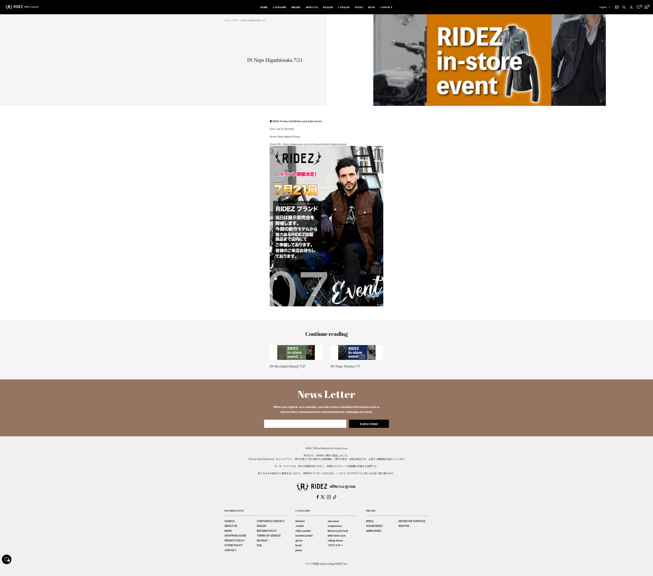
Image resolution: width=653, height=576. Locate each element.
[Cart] (646, 7)
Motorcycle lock (338, 531)
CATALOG (344, 7)
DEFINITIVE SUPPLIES (412, 521)
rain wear (333, 521)
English (603, 7)
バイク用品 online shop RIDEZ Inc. (326, 564)
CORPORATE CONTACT (270, 521)
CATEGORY (279, 7)
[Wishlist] (638, 7)
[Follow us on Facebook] (317, 497)
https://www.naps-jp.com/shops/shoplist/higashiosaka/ (315, 144)
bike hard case (337, 535)
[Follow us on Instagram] (329, 497)
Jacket (299, 526)
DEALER (328, 7)
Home (227, 20)
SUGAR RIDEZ (374, 526)
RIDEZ (370, 521)
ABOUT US (311, 7)
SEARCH (229, 521)
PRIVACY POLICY (234, 540)
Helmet (300, 521)
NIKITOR (404, 526)
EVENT (359, 7)
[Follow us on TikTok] (335, 497)
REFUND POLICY (267, 531)
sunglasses (335, 526)
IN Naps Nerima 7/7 (345, 366)
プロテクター (335, 545)
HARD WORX (373, 531)
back (298, 545)
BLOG (371, 7)
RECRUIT (262, 540)
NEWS (228, 531)
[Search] (616, 7)
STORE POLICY (233, 545)
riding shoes (335, 540)
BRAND (295, 7)
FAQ (259, 545)
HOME (264, 7)
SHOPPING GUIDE (235, 535)
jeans (298, 550)
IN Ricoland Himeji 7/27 (288, 366)
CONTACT (386, 7)
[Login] (631, 7)
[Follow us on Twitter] (323, 497)
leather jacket (304, 535)
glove (299, 540)
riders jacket (303, 531)
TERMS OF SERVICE (269, 535)
